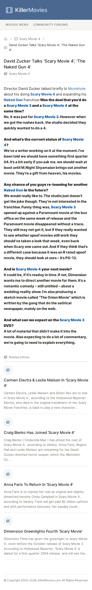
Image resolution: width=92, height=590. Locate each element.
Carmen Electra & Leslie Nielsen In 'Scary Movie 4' (46, 383)
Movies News (17, 24)
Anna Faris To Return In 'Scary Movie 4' (38, 484)
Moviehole (77, 88)
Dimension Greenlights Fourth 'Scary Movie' (43, 531)
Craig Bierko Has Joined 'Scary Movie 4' (39, 432)
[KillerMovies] (6, 39)
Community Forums (50, 24)
